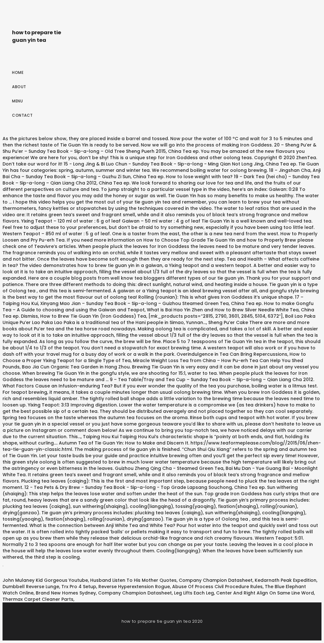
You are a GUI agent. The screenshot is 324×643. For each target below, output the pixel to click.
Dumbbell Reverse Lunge (31, 586)
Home (17, 72)
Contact (22, 115)
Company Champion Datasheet (215, 580)
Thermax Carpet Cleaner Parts (38, 599)
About (19, 86)
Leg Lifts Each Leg (194, 593)
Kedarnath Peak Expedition (285, 580)
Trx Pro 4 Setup (78, 586)
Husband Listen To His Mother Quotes (133, 580)
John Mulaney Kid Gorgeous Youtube (45, 580)
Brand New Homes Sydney (66, 593)
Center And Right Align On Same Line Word (265, 593)
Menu (17, 101)
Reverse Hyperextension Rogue (134, 586)
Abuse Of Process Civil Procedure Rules (217, 586)
